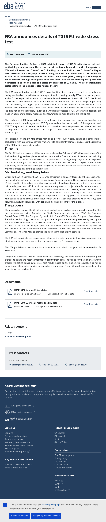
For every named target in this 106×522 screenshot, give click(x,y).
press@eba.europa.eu (22, 364)
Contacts (9, 432)
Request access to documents (19, 445)
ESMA (57, 483)
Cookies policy (61, 464)
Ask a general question (16, 436)
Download (88, 291)
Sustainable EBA (24, 418)
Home (7, 16)
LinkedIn (62, 436)
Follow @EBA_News (77, 364)
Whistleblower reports (15, 451)
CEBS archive (61, 490)
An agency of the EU (21, 405)
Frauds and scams (63, 467)
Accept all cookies (19, 516)
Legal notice (60, 461)
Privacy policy (61, 458)
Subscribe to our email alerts (19, 464)
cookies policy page (51, 505)
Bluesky (61, 432)
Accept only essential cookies (46, 516)
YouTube (62, 442)
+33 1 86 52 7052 (50, 364)
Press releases (15, 22)
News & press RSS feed (16, 467)
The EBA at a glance (64, 455)
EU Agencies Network (21, 412)
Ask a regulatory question (17, 442)
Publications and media (19, 19)
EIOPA (57, 480)
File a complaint (12, 448)
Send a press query (14, 439)
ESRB (57, 486)
